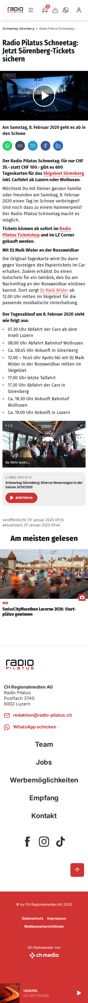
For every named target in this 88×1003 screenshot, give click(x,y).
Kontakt (43, 816)
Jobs (44, 762)
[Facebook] (45, 146)
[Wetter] (55, 10)
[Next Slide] (81, 444)
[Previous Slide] (7, 444)
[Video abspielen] (44, 96)
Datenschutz (32, 918)
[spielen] (79, 993)
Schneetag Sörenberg (18, 28)
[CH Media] (44, 954)
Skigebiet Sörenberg (63, 173)
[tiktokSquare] (60, 841)
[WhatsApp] (7, 146)
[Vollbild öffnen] (80, 427)
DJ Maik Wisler (54, 290)
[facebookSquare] (27, 841)
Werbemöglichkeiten (44, 780)
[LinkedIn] (58, 146)
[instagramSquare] (44, 841)
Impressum (56, 918)
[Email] (33, 146)
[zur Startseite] (15, 10)
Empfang (44, 798)
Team (44, 744)
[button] (65, 10)
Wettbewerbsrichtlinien (44, 926)
